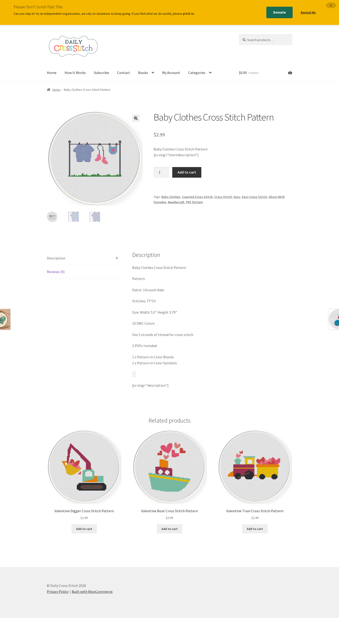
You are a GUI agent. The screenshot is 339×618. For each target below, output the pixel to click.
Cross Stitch (223, 197)
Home (51, 72)
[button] (136, 118)
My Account (171, 72)
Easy (237, 197)
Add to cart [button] (84, 529)
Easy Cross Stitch (254, 197)
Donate (279, 12)
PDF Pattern (194, 202)
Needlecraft (176, 202)
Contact (123, 72)
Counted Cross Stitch (197, 197)
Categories (196, 72)
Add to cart (187, 172)
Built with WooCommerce (92, 591)
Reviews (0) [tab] (56, 271)
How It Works (75, 72)
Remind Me (308, 13)
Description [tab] (56, 258)
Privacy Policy (57, 591)
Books (143, 72)
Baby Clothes (170, 197)
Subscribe (101, 72)
